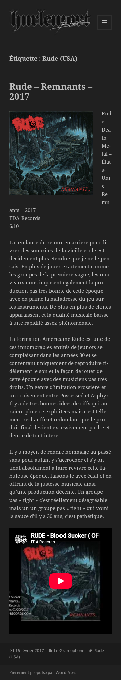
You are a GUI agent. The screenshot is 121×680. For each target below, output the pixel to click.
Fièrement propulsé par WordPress (42, 672)
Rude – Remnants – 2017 (50, 91)
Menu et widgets (105, 29)
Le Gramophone (69, 650)
